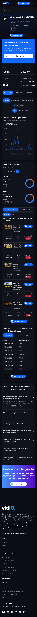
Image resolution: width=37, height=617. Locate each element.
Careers (4, 542)
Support (4, 582)
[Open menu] (33, 3)
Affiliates (4, 598)
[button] (10, 110)
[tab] (8, 93)
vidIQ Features (6, 557)
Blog (3, 585)
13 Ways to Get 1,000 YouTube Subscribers (16, 595)
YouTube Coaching (8, 567)
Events (4, 588)
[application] (18, 142)
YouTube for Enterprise (9, 570)
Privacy (4, 549)
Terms (4, 545)
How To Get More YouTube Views (12, 591)
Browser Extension (8, 560)
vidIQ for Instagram (8, 573)
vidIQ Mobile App (7, 564)
